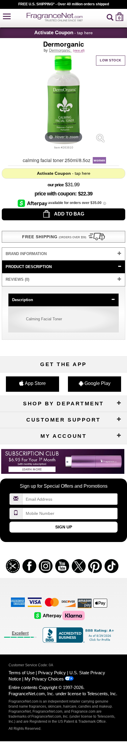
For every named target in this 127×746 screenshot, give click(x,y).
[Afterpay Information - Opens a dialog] (33, 203)
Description (22, 300)
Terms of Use (22, 672)
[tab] (63, 254)
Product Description (29, 267)
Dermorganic (60, 50)
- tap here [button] (63, 32)
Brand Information (26, 254)
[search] (110, 16)
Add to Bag (68, 213)
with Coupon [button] (55, 194)
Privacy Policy (52, 672)
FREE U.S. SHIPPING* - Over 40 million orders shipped (63, 4)
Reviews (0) (17, 279)
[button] (7, 17)
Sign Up (63, 527)
